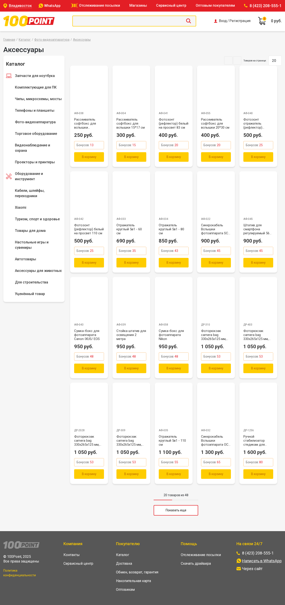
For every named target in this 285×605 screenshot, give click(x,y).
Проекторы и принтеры (35, 162)
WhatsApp (52, 6)
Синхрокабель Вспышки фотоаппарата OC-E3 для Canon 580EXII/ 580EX (215, 441)
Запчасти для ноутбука (35, 76)
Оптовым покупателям (215, 5)
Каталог (25, 39)
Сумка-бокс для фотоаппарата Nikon (171, 335)
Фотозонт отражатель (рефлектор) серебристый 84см (257, 123)
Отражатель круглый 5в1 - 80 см (171, 229)
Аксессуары (82, 39)
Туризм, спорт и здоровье (37, 219)
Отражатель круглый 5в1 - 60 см (129, 229)
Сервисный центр (171, 5)
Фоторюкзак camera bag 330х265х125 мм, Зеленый (256, 335)
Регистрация (239, 21)
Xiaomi (20, 207)
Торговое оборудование (36, 134)
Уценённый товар (30, 294)
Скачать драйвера (196, 563)
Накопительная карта (133, 581)
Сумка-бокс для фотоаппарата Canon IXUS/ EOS (87, 335)
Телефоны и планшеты (34, 110)
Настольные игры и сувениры (32, 245)
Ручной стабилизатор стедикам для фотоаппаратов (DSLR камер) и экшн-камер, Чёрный (255, 441)
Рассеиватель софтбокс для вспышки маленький (85, 123)
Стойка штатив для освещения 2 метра (131, 335)
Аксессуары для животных (38, 271)
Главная (9, 39)
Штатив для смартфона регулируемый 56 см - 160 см (256, 229)
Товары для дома (30, 231)
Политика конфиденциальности (19, 573)
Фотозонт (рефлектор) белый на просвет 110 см (89, 229)
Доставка (124, 563)
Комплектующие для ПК (36, 87)
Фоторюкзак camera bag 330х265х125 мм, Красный (213, 335)
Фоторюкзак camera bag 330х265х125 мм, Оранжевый (86, 441)
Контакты (71, 555)
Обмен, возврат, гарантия (137, 572)
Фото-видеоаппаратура (51, 39)
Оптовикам (125, 589)
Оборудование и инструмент (29, 176)
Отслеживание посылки (99, 5)
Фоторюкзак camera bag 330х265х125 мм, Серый (129, 441)
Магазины (138, 5)
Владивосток (20, 6)
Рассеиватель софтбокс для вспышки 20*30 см (215, 123)
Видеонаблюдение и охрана (32, 148)
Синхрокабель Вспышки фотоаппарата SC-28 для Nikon (215, 229)
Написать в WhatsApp (262, 560)
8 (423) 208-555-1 (266, 5)
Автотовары (25, 259)
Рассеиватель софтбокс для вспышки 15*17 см (130, 123)
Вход (223, 21)
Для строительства (31, 282)
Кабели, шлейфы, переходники (30, 193)
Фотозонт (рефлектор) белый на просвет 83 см (173, 123)
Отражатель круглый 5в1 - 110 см (172, 441)
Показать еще (176, 510)
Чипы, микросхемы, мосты (38, 99)
